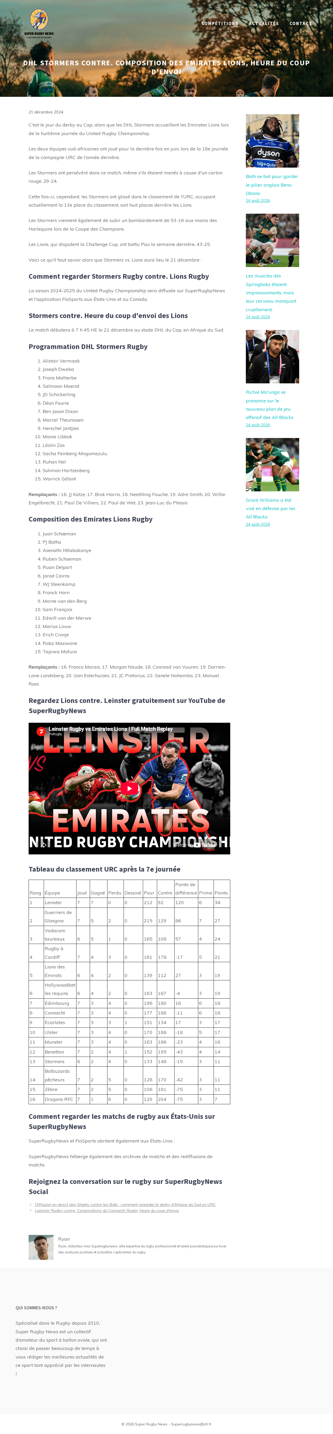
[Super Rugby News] (39, 23)
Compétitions (220, 23)
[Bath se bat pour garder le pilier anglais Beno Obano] (272, 163)
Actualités (264, 23)
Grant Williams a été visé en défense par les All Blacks (270, 508)
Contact (301, 23)
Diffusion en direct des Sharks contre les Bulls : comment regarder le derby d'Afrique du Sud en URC (125, 1204)
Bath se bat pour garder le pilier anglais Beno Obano (272, 184)
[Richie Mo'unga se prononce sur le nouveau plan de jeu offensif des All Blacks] (272, 379)
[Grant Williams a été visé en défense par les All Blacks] (272, 487)
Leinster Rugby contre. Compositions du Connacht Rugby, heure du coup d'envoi (107, 1210)
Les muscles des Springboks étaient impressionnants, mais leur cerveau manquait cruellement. (271, 293)
